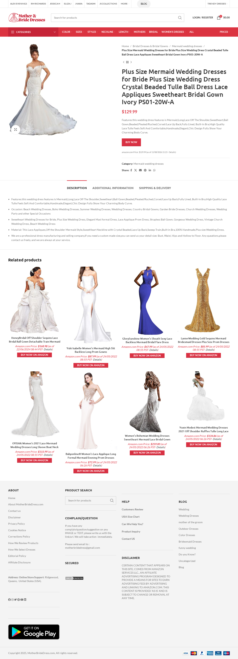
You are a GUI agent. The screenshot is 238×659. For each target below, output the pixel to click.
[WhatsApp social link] (154, 170)
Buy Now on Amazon (34, 354)
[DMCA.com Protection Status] (74, 577)
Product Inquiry (131, 531)
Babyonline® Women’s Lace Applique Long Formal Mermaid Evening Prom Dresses (91, 455)
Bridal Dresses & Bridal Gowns (150, 46)
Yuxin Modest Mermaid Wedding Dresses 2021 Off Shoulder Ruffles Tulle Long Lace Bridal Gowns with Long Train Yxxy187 (203, 431)
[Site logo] (26, 17)
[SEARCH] (180, 17)
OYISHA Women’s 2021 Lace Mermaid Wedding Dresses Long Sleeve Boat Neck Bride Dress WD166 (34, 447)
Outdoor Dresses (188, 528)
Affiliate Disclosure (19, 562)
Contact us (14, 510)
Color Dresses (187, 535)
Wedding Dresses (189, 515)
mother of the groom (191, 522)
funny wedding (187, 547)
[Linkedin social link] (150, 170)
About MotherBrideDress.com (25, 504)
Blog (144, 3)
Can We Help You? (132, 524)
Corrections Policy (19, 536)
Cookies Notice (17, 530)
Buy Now (131, 142)
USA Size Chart (130, 516)
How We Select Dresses (21, 549)
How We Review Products (23, 543)
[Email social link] (140, 170)
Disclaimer (14, 517)
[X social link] (135, 170)
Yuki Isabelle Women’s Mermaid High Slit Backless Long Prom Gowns (91, 350)
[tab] (77, 186)
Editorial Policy (17, 555)
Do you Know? (187, 554)
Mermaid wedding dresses (187, 46)
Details (48, 349)
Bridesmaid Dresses (190, 541)
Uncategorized (187, 560)
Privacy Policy (16, 523)
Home (125, 46)
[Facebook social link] (131, 170)
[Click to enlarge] (15, 129)
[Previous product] (124, 62)
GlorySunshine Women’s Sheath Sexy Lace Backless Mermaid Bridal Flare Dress (147, 340)
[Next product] (131, 62)
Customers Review (132, 509)
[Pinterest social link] (145, 170)
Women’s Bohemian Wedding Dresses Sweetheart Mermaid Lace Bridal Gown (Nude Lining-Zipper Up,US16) (147, 439)
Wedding (184, 509)
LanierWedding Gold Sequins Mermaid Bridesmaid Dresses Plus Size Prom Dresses (203, 340)
